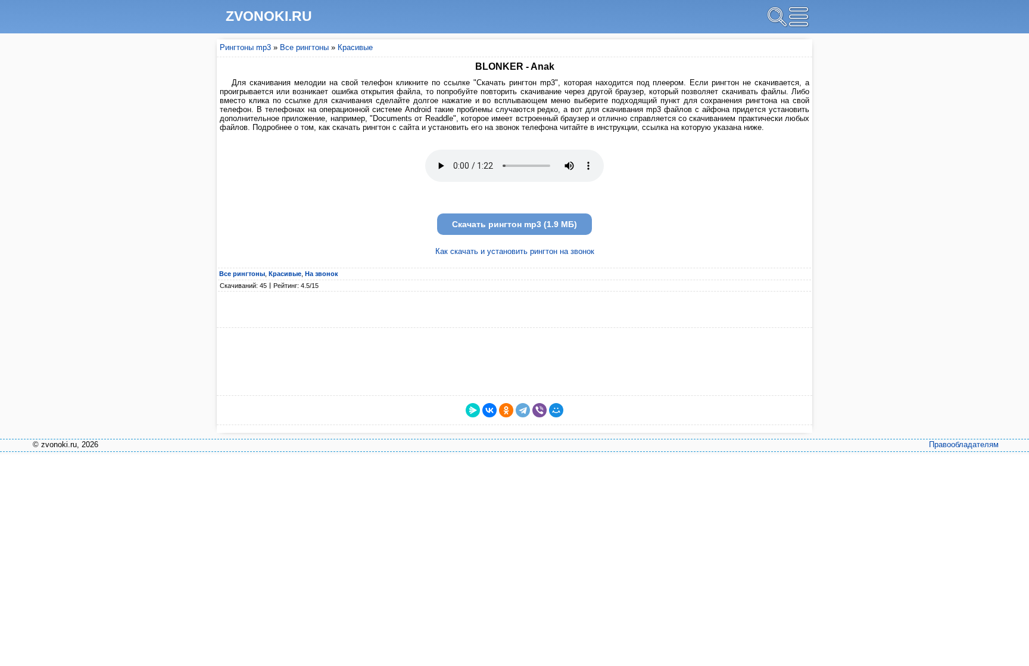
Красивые (355, 47)
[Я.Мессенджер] (473, 410)
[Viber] (539, 410)
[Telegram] (523, 410)
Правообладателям (964, 444)
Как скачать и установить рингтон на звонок (514, 251)
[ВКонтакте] (489, 410)
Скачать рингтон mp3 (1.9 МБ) (514, 224)
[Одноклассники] (506, 410)
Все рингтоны (304, 47)
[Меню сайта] (798, 16)
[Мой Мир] (556, 410)
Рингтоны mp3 (245, 47)
